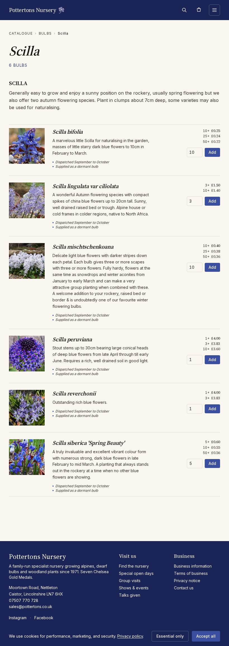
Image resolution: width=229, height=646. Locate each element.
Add (212, 152)
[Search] (184, 10)
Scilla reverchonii (74, 393)
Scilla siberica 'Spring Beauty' (89, 443)
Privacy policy (130, 636)
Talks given (129, 595)
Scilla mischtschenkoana (83, 247)
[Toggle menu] (214, 10)
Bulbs (45, 33)
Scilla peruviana (72, 339)
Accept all (206, 636)
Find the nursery (134, 566)
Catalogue (21, 33)
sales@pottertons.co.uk (30, 606)
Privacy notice (187, 580)
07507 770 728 (23, 600)
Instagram (18, 617)
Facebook (43, 617)
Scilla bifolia (68, 132)
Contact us (184, 587)
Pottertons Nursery (32, 10)
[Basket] (198, 10)
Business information (193, 566)
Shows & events (134, 587)
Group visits (129, 580)
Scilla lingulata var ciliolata (85, 186)
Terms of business (191, 573)
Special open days (136, 573)
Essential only (170, 636)
